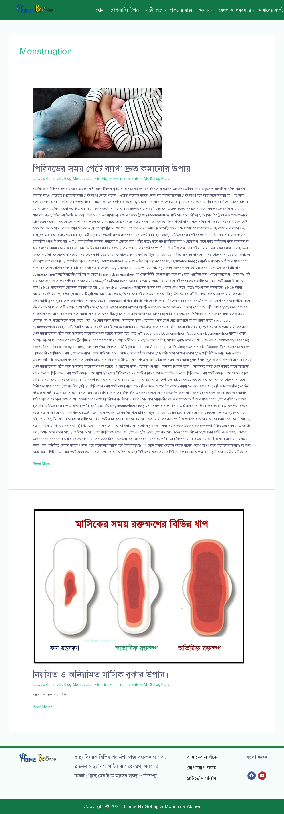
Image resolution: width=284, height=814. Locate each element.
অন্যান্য (205, 10)
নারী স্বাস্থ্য (101, 179)
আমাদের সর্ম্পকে (202, 757)
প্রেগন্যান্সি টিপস (125, 10)
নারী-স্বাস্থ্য (154, 10)
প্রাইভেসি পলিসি (201, 778)
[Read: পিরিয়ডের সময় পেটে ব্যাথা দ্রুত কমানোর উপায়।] (142, 123)
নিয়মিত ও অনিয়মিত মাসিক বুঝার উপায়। (101, 674)
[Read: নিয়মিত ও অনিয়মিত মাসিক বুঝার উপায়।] (142, 586)
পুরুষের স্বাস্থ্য (181, 10)
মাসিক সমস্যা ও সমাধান (125, 179)
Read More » (43, 463)
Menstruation (83, 179)
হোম (100, 10)
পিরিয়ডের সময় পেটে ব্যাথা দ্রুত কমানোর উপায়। (114, 168)
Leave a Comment (47, 179)
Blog (67, 179)
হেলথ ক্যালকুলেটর (235, 10)
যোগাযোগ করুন (201, 768)
